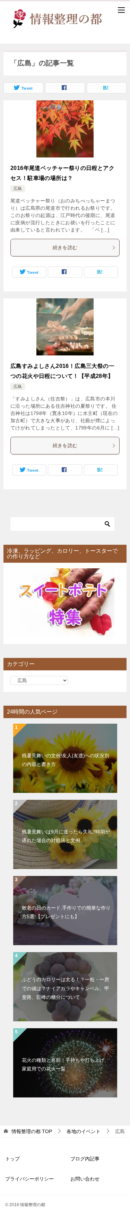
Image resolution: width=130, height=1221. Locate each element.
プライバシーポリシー (29, 1179)
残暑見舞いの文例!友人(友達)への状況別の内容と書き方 (65, 760)
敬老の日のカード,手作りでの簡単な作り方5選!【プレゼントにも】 (66, 912)
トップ (12, 1158)
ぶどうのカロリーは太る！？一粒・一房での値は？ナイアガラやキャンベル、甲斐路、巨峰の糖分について (65, 988)
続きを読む (65, 247)
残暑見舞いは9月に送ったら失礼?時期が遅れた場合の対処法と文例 (66, 836)
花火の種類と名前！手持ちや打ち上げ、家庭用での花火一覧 (65, 1064)
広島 (18, 188)
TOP (31, 1131)
